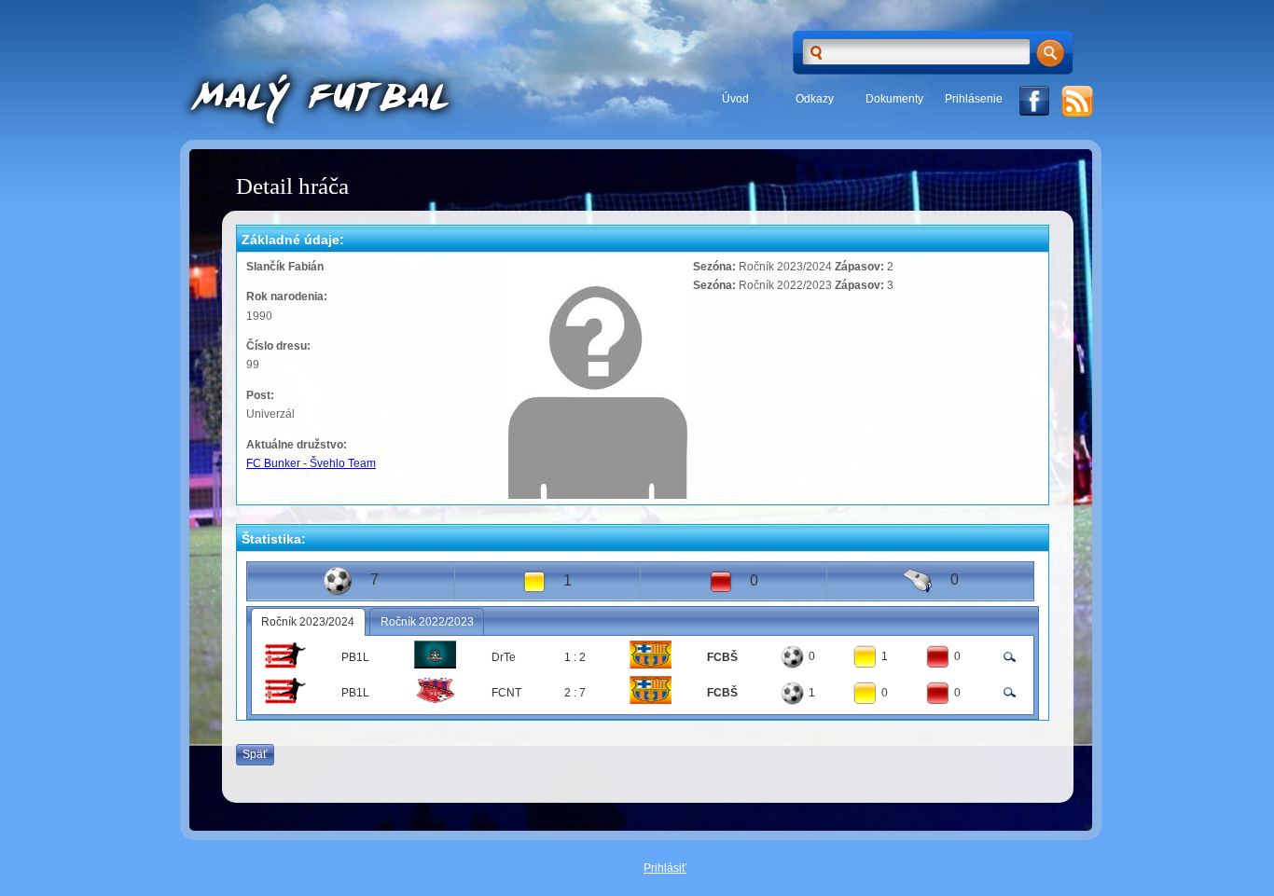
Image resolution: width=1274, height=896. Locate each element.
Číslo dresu (276, 345)
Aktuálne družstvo (294, 444)
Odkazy (815, 98)
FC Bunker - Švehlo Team (311, 463)
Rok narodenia (285, 296)
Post (258, 395)
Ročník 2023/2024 (307, 621)
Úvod (735, 98)
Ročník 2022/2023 (427, 621)
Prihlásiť (665, 868)
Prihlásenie (974, 98)
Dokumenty (894, 98)
